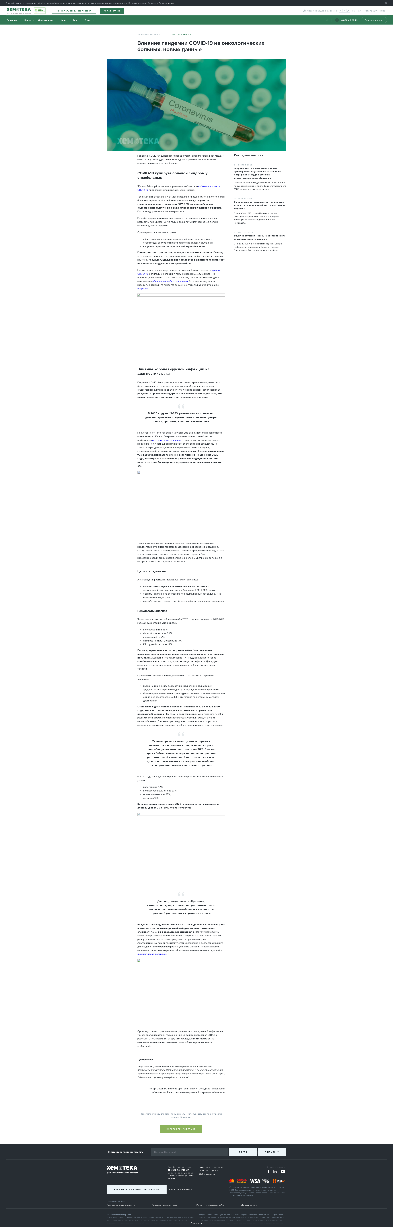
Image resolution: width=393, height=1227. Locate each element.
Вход (382, 11)
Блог (75, 20)
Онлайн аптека (112, 11)
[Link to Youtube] (283, 1171)
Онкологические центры (180, 1189)
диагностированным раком (152, 954)
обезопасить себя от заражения (170, 281)
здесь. (170, 3)
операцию (142, 288)
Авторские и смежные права (164, 1205)
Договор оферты (249, 1205)
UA (359, 11)
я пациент (272, 1152)
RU (353, 11)
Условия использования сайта (210, 1205)
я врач (243, 1152)
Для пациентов (180, 34)
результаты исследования (166, 440)
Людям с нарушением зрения (322, 11)
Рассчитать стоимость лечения (74, 11)
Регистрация (371, 11)
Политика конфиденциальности (121, 1205)
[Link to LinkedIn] (275, 1171)
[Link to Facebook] (269, 1171)
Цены (63, 20)
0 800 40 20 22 (349, 20)
